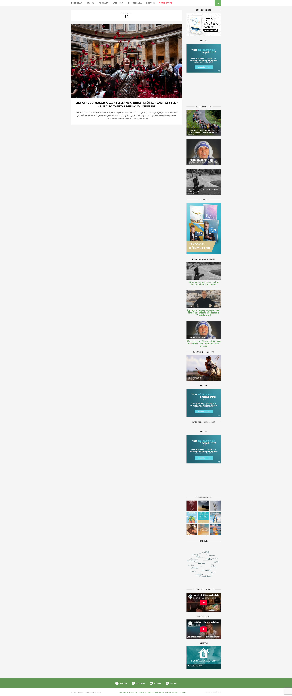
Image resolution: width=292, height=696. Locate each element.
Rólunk (150, 3)
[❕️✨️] (203, 506)
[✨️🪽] (203, 529)
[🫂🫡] (215, 506)
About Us (175, 692)
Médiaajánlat (123, 692)
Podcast (103, 3)
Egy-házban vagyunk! (195, 666)
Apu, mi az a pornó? (195, 378)
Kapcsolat (142, 692)
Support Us (183, 692)
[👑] (191, 517)
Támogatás (165, 3)
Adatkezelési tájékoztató (155, 692)
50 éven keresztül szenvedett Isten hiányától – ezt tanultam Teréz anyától (202, 161)
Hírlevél (168, 692)
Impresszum (133, 692)
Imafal (90, 3)
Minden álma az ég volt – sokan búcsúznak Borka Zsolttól (203, 190)
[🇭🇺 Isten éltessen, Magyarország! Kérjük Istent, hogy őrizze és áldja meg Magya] (215, 529)
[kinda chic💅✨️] (191, 529)
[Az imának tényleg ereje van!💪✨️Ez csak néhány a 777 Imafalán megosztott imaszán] (203, 517)
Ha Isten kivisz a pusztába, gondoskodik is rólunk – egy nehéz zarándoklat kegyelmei (203, 131)
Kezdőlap (76, 3)
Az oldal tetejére (212, 692)
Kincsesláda (135, 3)
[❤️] (191, 506)
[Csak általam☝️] (215, 517)
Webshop (118, 3)
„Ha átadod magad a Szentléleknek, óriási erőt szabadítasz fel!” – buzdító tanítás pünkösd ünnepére (127, 104)
